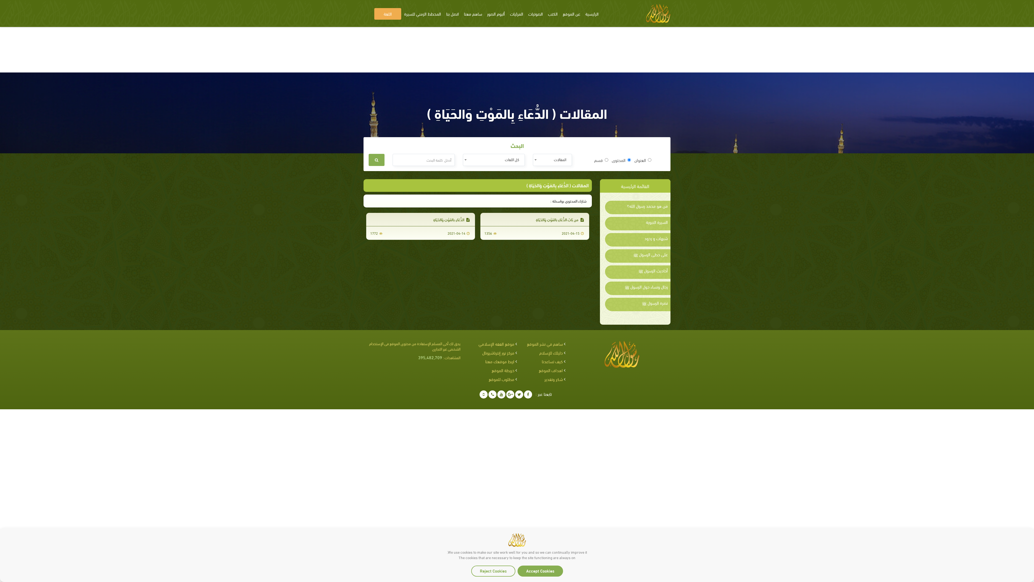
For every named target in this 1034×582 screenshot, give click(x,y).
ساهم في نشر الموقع (545, 344)
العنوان (640, 160)
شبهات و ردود (656, 238)
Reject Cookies (493, 570)
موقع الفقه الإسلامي (496, 344)
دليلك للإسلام (551, 352)
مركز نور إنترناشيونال (498, 352)
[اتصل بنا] (492, 394)
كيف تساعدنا (552, 361)
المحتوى (619, 160)
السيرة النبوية (657, 222)
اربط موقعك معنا (499, 361)
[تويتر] (519, 394)
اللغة (388, 14)
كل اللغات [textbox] (512, 159)
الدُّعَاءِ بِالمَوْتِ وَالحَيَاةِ (449, 219)
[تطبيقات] (484, 394)
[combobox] (552, 160)
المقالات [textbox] (560, 159)
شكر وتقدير (553, 379)
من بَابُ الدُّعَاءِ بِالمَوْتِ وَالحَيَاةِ (557, 219)
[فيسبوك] (528, 394)
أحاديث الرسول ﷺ (653, 270)
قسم (598, 160)
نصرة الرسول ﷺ (655, 302)
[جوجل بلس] (510, 394)
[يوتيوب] (501, 394)
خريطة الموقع (503, 370)
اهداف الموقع (551, 370)
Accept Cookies (540, 570)
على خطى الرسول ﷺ (650, 254)
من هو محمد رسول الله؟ (647, 205)
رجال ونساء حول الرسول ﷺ (646, 286)
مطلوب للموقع (501, 379)
